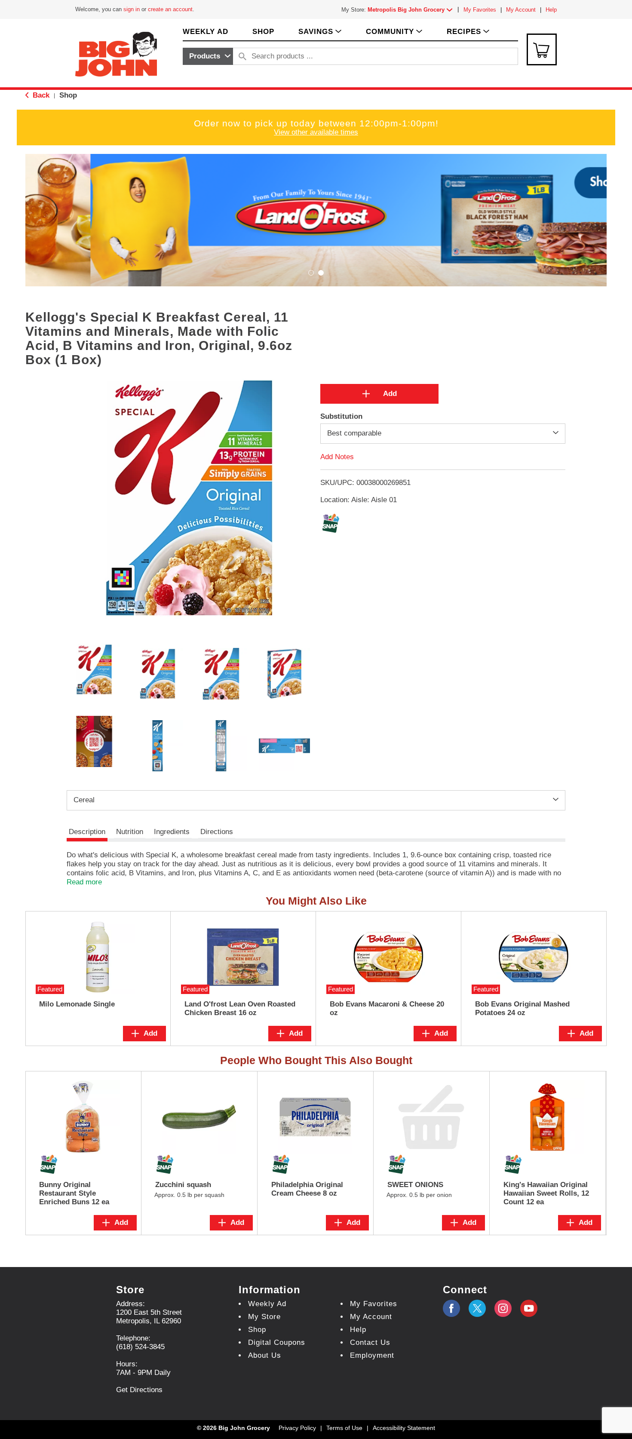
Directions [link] (216, 832)
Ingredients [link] (172, 832)
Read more (84, 882)
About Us (264, 1355)
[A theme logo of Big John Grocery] (116, 53)
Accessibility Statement (404, 1427)
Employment (372, 1355)
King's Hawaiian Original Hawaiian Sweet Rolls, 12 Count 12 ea (546, 1193)
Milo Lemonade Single (77, 1004)
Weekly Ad (267, 1304)
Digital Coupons (276, 1342)
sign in (131, 9)
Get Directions (139, 1390)
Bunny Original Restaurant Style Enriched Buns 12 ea (74, 1193)
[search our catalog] (242, 56)
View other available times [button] (316, 132)
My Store (264, 1317)
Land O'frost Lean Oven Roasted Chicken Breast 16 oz (239, 1008)
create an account (170, 9)
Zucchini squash (183, 1185)
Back (40, 95)
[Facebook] (451, 1308)
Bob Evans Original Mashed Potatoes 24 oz (522, 1008)
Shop (68, 95)
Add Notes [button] (337, 456)
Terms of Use (344, 1427)
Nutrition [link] (129, 832)
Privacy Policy (297, 1427)
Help (551, 9)
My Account (521, 9)
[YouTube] (503, 1308)
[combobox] (208, 56)
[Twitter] (477, 1308)
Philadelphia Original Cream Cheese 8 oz (307, 1189)
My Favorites (479, 9)
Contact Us (370, 1342)
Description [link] (87, 832)
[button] (412, 9)
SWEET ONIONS (415, 1185)
